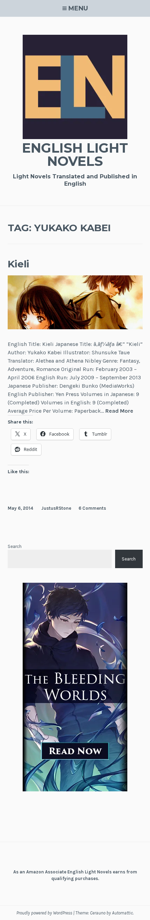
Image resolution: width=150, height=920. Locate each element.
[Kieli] (75, 327)
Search (15, 546)
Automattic (122, 912)
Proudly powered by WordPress (44, 912)
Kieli (18, 264)
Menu (78, 8)
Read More (119, 410)
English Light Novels (75, 154)
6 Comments (92, 508)
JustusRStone (56, 508)
